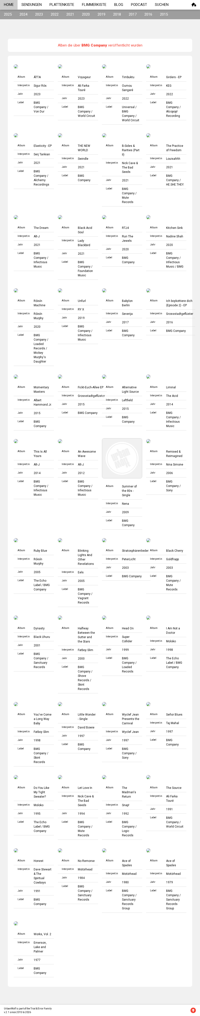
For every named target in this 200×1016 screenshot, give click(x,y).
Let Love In (85, 788)
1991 (169, 809)
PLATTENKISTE (62, 4)
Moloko (171, 641)
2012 (81, 473)
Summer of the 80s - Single (129, 491)
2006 (169, 473)
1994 (81, 813)
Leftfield (127, 400)
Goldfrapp (172, 559)
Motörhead (85, 869)
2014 (169, 404)
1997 (81, 736)
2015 (164, 14)
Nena (125, 503)
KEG (168, 85)
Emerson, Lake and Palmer (40, 947)
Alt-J (37, 236)
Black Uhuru (42, 637)
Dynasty (39, 628)
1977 (37, 960)
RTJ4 (125, 228)
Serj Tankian (42, 154)
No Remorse (86, 861)
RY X (81, 309)
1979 (169, 882)
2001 (37, 645)
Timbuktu (128, 77)
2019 (101, 14)
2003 (125, 567)
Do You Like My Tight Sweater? (41, 792)
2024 (23, 14)
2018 (117, 14)
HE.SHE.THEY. (175, 184)
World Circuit (86, 116)
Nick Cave (128, 163)
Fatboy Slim (85, 650)
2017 (133, 14)
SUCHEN (162, 4)
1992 (125, 813)
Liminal (171, 387)
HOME (9, 4)
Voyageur (84, 77)
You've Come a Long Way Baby (42, 719)
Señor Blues (174, 714)
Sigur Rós (40, 85)
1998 (169, 650)
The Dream (41, 228)
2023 (39, 14)
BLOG (118, 4)
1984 (81, 878)
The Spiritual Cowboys (40, 878)
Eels (81, 572)
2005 (37, 572)
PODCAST (139, 4)
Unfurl (82, 301)
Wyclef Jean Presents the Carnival (130, 719)
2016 (148, 14)
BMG (180, 266)
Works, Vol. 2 (42, 934)
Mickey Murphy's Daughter (40, 357)
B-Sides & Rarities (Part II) (131, 150)
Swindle (83, 158)
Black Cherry (174, 550)
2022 (55, 14)
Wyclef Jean (130, 732)
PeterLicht (129, 559)
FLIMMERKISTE (94, 4)
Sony (169, 490)
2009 (125, 512)
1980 (125, 882)
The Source (173, 788)
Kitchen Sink (174, 228)
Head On (128, 628)
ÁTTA (37, 77)
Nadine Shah (174, 236)
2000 (81, 658)
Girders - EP (173, 77)
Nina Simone (174, 464)
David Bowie (86, 727)
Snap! (125, 805)
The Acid (172, 396)
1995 (37, 813)
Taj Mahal (172, 723)
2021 (70, 14)
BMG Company (176, 331)
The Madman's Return (129, 792)
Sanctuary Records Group (129, 904)
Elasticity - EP (43, 146)
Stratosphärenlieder (135, 550)
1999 (125, 650)
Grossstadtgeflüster (179, 314)
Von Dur (39, 111)
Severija (127, 314)
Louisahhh (173, 158)
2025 (8, 14)
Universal (128, 107)
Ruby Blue (40, 550)
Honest (38, 861)
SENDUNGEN (31, 4)
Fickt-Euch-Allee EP (90, 387)
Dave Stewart (42, 869)
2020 (86, 14)
